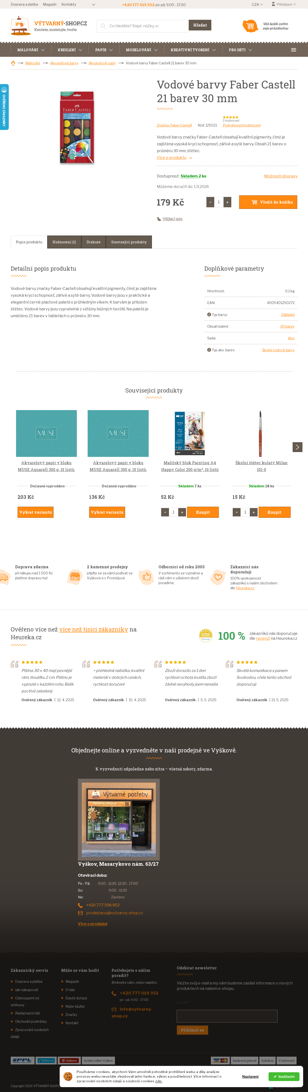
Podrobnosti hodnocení (242, 125)
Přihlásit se (192, 1030)
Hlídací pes (173, 218)
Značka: (174, 125)
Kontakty (68, 4)
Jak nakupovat (26, 990)
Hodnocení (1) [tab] (64, 242)
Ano (291, 338)
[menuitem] (31, 49)
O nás (70, 990)
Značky (71, 1015)
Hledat (200, 25)
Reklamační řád (27, 1013)
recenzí (263, 638)
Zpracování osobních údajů (30, 1033)
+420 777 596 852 (103, 905)
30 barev (287, 326)
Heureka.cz (245, 588)
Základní (288, 315)
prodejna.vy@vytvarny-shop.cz (114, 913)
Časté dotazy (76, 998)
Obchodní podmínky (31, 1021)
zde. (158, 1081)
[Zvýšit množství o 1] (227, 202)
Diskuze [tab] (94, 242)
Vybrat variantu (35, 512)
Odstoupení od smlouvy (25, 1001)
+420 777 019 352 (139, 993)
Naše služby (75, 1006)
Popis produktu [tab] (29, 242)
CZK (256, 4)
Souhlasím (286, 1077)
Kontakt (72, 1023)
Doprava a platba (24, 4)
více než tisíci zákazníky (93, 629)
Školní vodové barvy (278, 350)
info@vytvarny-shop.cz (132, 1012)
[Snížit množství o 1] (210, 202)
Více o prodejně (92, 924)
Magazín (49, 4)
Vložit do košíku (276, 202)
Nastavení (250, 1076)
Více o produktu (171, 157)
